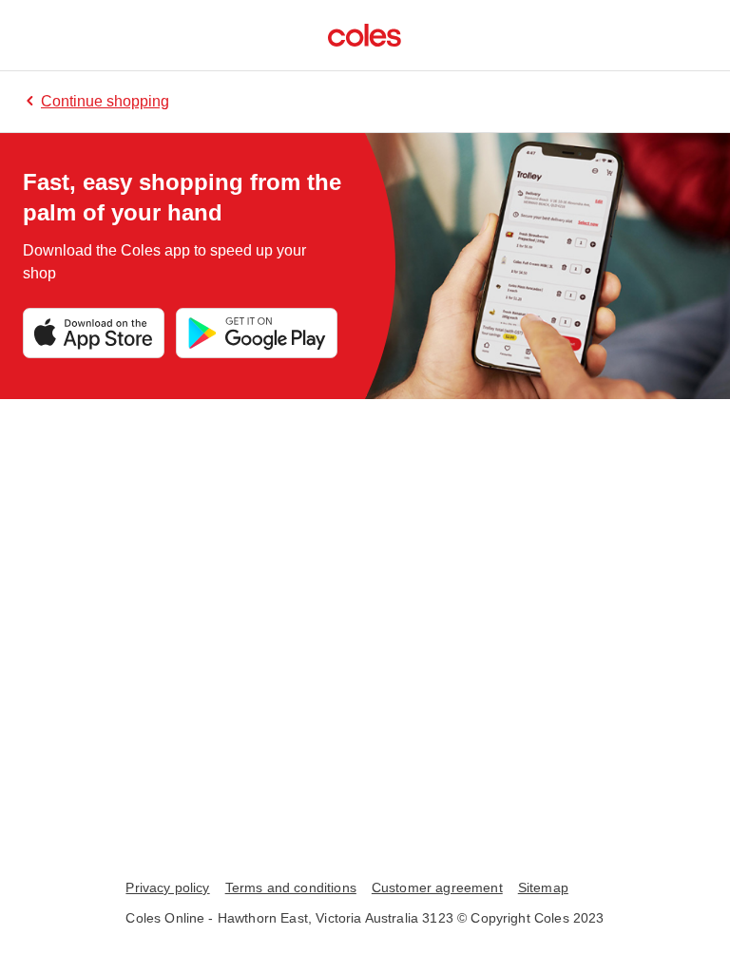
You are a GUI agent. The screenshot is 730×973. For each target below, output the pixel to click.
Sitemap (543, 887)
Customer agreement (437, 887)
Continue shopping (105, 101)
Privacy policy (167, 887)
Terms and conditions (290, 887)
